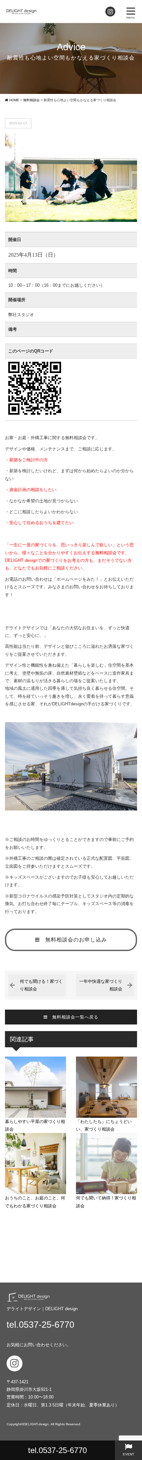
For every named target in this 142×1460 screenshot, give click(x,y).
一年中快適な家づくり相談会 (100, 985)
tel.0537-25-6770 (57, 1450)
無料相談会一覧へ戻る (73, 1017)
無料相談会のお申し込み (73, 939)
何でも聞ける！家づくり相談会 (41, 985)
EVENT (128, 1454)
